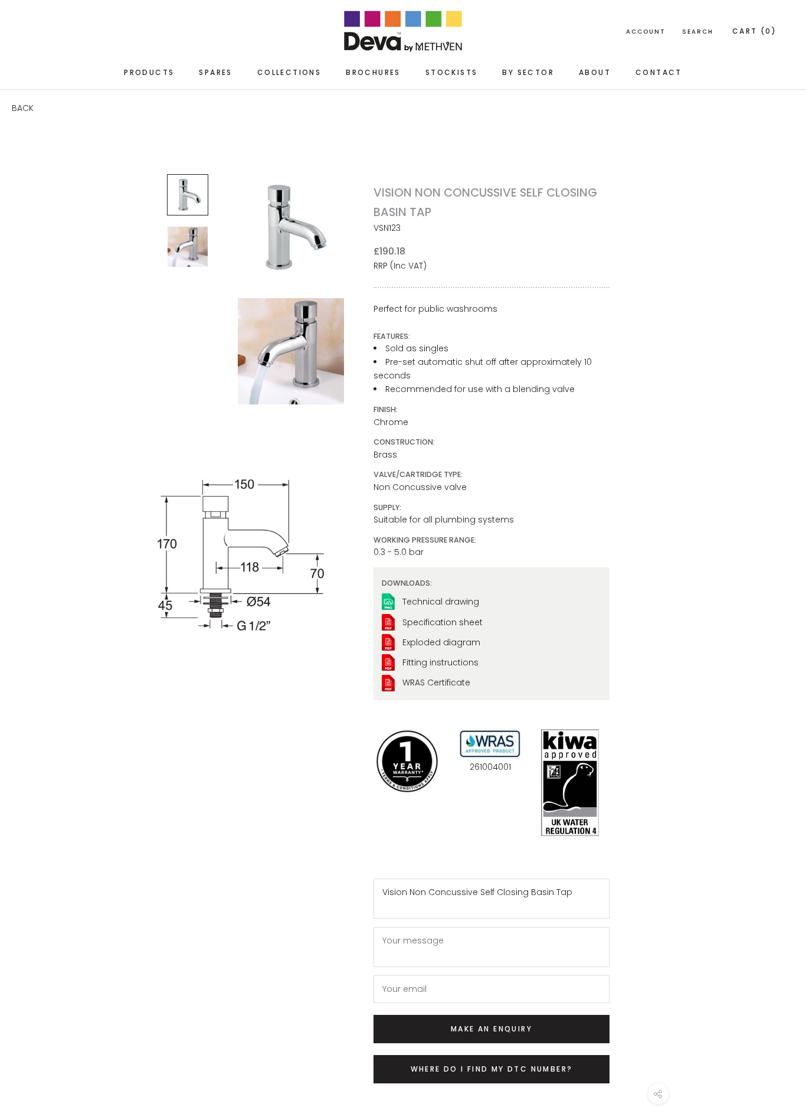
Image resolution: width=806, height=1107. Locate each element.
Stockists (451, 72)
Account (646, 31)
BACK (23, 108)
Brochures (373, 72)
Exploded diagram (441, 642)
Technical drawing (440, 602)
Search (697, 31)
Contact (658, 72)
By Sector (528, 72)
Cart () (754, 31)
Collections (289, 72)
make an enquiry (491, 1029)
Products (149, 72)
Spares (215, 72)
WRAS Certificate (436, 682)
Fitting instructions (440, 662)
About (595, 72)
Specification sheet (442, 622)
